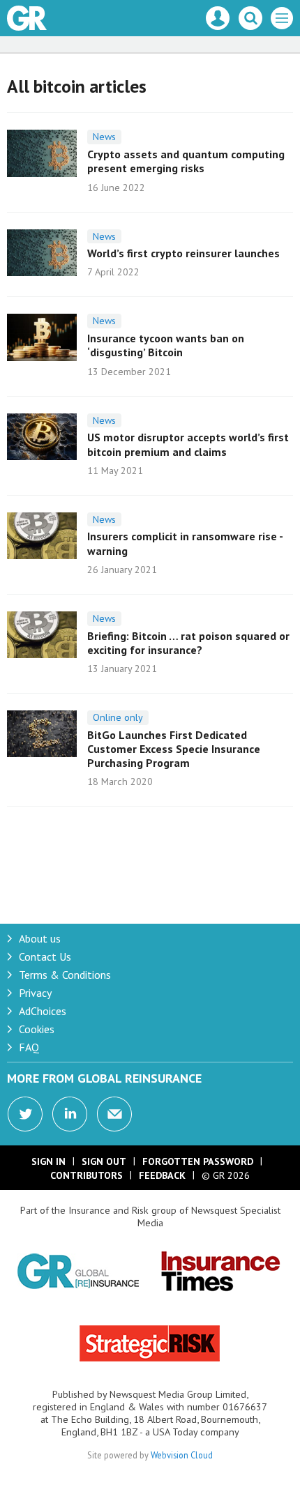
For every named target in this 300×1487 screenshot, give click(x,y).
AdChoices (42, 1011)
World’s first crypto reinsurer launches (183, 253)
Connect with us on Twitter (25, 1114)
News (104, 136)
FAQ (29, 1047)
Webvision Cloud (182, 1455)
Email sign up (114, 1114)
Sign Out (104, 1161)
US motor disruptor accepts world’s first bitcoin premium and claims (188, 444)
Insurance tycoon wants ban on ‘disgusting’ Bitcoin (165, 345)
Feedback (162, 1175)
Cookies (36, 1029)
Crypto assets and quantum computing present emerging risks (186, 161)
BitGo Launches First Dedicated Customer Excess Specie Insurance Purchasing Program (173, 749)
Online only (118, 717)
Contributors (86, 1175)
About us (40, 938)
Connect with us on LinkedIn (70, 1114)
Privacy (35, 993)
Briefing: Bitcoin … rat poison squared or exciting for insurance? (188, 643)
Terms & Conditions (65, 975)
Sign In (48, 1161)
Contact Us (45, 956)
